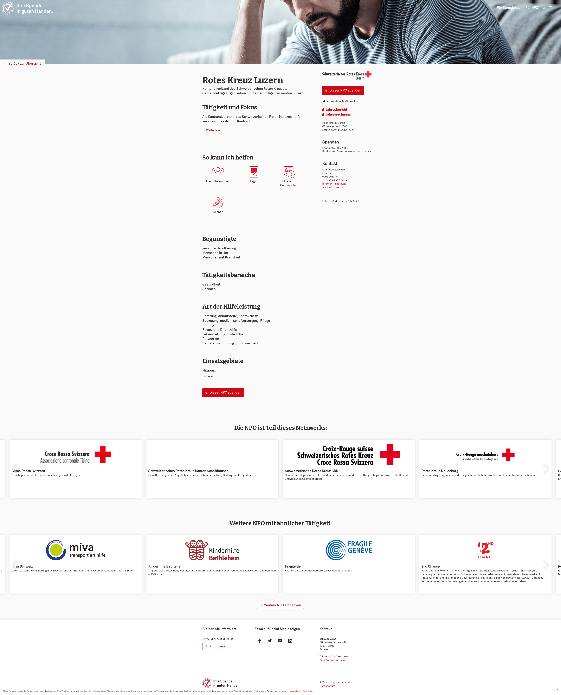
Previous (15, 469)
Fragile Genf (294, 566)
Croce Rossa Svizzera (28, 471)
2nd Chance (430, 566)
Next (546, 469)
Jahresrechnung (337, 114)
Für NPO (531, 8)
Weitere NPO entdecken (282, 605)
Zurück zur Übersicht (24, 63)
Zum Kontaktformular (333, 660)
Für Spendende (509, 8)
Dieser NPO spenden (345, 90)
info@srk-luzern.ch (334, 184)
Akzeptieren (295, 691)
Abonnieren (218, 646)
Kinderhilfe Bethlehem (165, 566)
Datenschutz (308, 691)
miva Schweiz (22, 566)
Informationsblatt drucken (342, 101)
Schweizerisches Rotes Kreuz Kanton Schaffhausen (188, 471)
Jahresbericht (336, 109)
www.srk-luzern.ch (333, 187)
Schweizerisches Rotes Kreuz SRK (311, 471)
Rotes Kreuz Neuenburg (439, 471)
